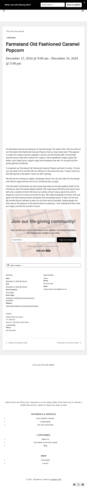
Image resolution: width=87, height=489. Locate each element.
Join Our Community (45, 425)
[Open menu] (83, 11)
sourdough (9, 300)
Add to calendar (15, 265)
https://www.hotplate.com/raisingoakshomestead (22, 306)
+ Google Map (10, 325)
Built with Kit (43, 251)
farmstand (9, 298)
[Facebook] (74, 484)
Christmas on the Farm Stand (68, 342)
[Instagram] (82, 484)
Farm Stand (10, 292)
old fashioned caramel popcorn (24, 298)
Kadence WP (56, 480)
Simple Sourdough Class (17, 342)
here (19, 181)
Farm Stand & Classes (45, 418)
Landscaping (45, 422)
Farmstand (45, 460)
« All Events (10, 37)
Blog (45, 446)
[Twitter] (78, 484)
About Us (45, 439)
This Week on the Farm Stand (45, 443)
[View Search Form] (4, 11)
